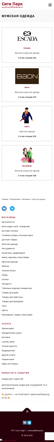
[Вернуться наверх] (27, 411)
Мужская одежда (10, 261)
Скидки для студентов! (12, 378)
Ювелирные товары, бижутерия (17, 314)
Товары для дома (10, 292)
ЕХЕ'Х (27, 126)
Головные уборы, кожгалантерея (17, 235)
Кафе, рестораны (10, 363)
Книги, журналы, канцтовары (15, 257)
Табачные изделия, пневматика (17, 288)
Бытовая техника (10, 230)
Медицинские (8, 350)
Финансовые (8, 328)
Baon (27, 87)
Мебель (5, 266)
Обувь (5, 274)
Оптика (5, 279)
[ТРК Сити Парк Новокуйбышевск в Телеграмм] (25, 422)
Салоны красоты (9, 346)
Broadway (27, 166)
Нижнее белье (9, 270)
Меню (50, 5)
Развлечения (8, 359)
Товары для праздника (12, 301)
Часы (4, 305)
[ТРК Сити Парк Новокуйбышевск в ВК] (29, 422)
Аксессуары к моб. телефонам (16, 226)
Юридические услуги (12, 332)
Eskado (27, 48)
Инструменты (8, 248)
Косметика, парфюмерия (13, 252)
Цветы (5, 310)
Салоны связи (8, 341)
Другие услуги (8, 354)
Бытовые (6, 337)
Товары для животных (12, 297)
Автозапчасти (8, 222)
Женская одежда (10, 244)
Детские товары (9, 239)
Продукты (6, 283)
